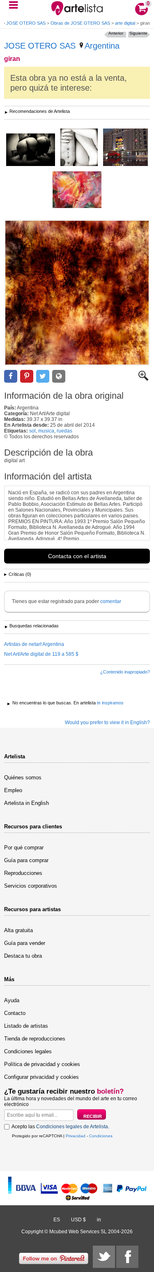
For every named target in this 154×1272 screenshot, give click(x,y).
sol (32, 431)
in (99, 1220)
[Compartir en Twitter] (42, 376)
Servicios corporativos (30, 886)
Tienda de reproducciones (34, 1039)
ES (56, 1220)
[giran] (77, 293)
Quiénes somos (22, 777)
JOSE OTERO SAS (26, 23)
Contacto (14, 1013)
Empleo (13, 790)
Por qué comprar (24, 847)
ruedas (64, 431)
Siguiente (138, 33)
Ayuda (11, 1000)
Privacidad (75, 1136)
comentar (110, 601)
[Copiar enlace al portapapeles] (58, 376)
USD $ (78, 1220)
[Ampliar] (143, 379)
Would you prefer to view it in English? (107, 722)
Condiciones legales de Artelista (72, 1126)
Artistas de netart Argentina (34, 644)
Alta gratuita (18, 930)
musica (46, 431)
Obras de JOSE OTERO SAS (80, 23)
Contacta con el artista (77, 556)
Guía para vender (24, 943)
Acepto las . (60, 1126)
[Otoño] (30, 150)
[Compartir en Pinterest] (26, 376)
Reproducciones (23, 873)
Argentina (102, 45)
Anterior (115, 33)
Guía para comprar (26, 860)
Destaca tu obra (23, 956)
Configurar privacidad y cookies (41, 1077)
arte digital (125, 23)
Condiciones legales (28, 1051)
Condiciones (101, 1136)
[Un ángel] (79, 147)
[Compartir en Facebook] (10, 376)
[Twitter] (104, 1257)
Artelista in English (26, 803)
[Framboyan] (77, 190)
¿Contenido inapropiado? (125, 671)
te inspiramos (110, 702)
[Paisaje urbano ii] (125, 147)
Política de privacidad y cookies (42, 1064)
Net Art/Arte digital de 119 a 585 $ (41, 654)
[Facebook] (127, 1257)
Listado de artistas (26, 1026)
